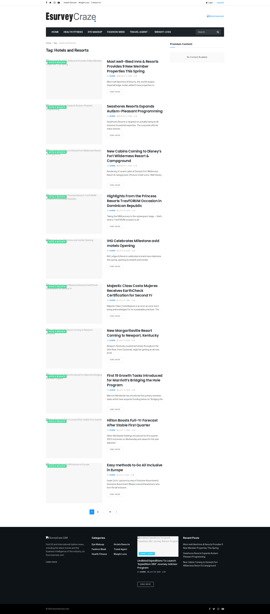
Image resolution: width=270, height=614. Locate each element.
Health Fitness (73, 32)
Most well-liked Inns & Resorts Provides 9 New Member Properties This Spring (132, 66)
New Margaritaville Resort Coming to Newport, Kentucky (133, 333)
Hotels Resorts (70, 2)
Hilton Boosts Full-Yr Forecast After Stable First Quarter (132, 423)
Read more (115, 92)
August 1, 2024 (125, 166)
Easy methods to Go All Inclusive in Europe (134, 467)
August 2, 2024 (125, 116)
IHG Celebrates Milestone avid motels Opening (133, 243)
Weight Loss (84, 2)
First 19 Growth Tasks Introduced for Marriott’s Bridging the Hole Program (134, 380)
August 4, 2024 (125, 76)
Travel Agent (139, 32)
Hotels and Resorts (67, 43)
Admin (112, 76)
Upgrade (220, 2)
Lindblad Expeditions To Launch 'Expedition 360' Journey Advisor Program (157, 564)
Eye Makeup (95, 32)
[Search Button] (218, 32)
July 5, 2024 (123, 475)
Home (55, 32)
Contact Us (96, 2)
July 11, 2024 (124, 430)
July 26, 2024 (124, 250)
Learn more (51, 562)
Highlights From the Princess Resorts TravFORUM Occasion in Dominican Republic (134, 201)
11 (110, 511)
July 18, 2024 (124, 340)
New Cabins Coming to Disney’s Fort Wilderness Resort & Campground (134, 156)
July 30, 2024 (124, 210)
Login (210, 2)
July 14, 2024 (124, 390)
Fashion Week (116, 32)
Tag (55, 43)
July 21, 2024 (124, 300)
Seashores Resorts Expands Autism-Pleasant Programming (134, 109)
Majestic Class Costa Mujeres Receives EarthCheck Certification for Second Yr (132, 290)
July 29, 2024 (154, 572)
